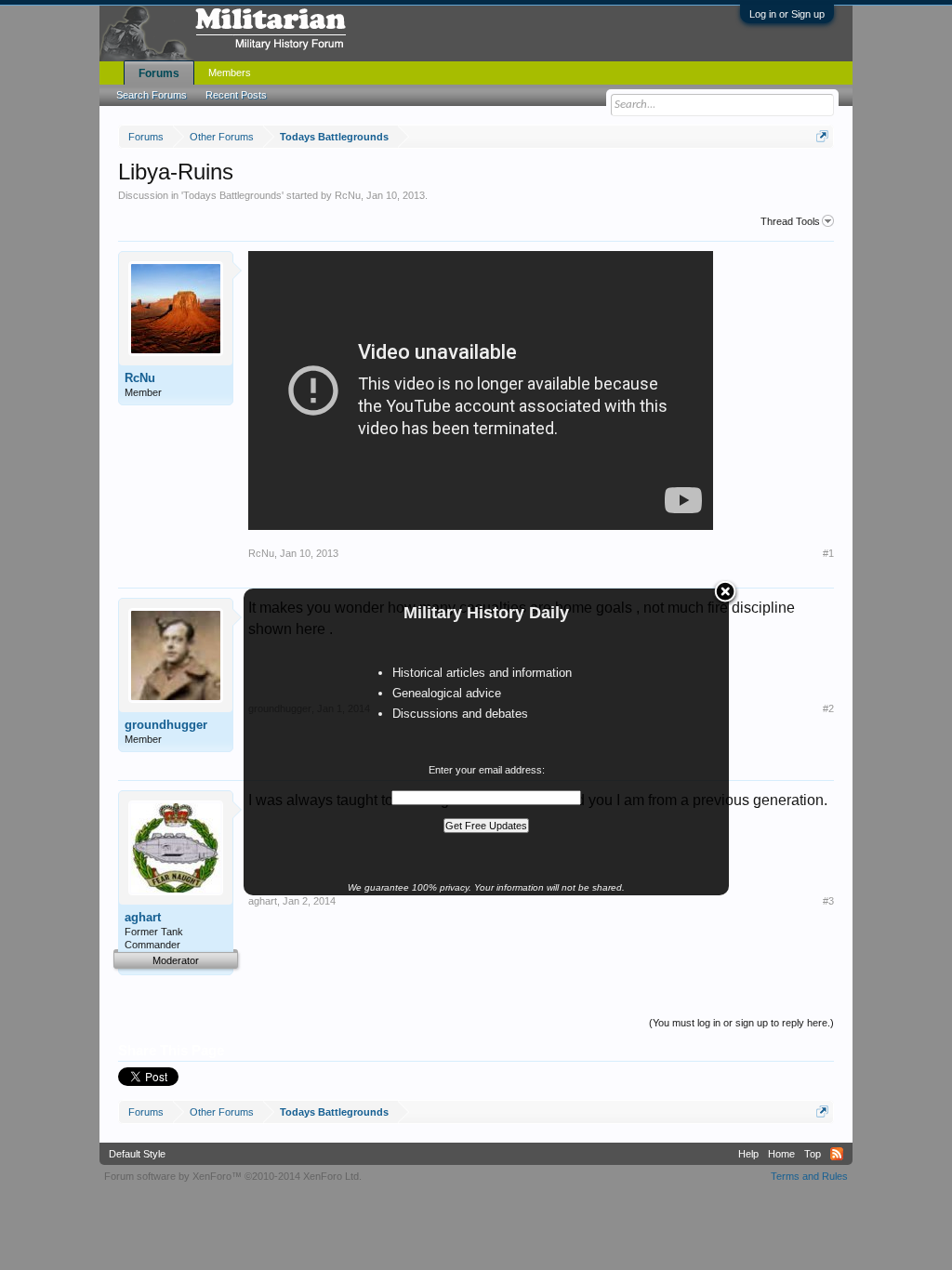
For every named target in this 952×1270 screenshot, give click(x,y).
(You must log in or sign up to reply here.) (741, 1022)
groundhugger (166, 725)
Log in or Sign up (787, 14)
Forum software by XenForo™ (233, 1176)
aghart (143, 917)
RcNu (348, 195)
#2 (828, 708)
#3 (828, 900)
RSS (836, 1153)
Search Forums (151, 94)
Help (748, 1153)
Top (812, 1153)
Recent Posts (236, 94)
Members (229, 72)
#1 (828, 553)
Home (781, 1153)
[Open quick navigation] (822, 136)
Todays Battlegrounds (232, 195)
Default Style (137, 1153)
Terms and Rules (809, 1176)
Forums (159, 73)
